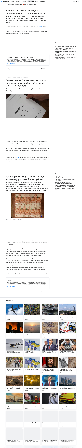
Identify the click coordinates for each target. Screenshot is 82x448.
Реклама (9, 447)
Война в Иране (19, 4)
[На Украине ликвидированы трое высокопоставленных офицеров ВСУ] (32, 312)
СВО (25, 4)
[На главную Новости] (5, 1)
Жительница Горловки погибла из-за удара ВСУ (64, 189)
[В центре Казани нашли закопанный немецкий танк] (67, 365)
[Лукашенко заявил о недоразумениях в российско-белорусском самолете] (14, 347)
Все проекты (14, 447)
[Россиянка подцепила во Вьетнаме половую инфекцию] (14, 436)
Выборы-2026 (11, 4)
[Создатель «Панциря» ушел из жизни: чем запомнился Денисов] (32, 401)
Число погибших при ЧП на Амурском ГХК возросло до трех (64, 55)
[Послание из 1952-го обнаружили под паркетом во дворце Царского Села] (50, 330)
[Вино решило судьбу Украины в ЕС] (32, 365)
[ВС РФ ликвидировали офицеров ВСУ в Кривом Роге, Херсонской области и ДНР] (14, 383)
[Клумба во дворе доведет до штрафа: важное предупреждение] (67, 419)
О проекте (35, 447)
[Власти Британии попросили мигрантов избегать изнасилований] (14, 401)
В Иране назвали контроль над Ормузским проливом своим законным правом (64, 49)
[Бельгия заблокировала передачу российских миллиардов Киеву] (32, 347)
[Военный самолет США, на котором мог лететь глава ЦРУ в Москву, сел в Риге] (50, 347)
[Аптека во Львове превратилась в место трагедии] (67, 330)
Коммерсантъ (15, 173)
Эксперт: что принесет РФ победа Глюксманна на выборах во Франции (65, 58)
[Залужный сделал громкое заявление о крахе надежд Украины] (14, 419)
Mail (1, 447)
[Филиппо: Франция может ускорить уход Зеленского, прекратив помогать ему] (50, 365)
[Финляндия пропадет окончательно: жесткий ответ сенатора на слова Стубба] (32, 436)
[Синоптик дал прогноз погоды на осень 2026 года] (14, 365)
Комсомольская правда (17, 77)
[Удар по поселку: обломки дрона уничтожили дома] (14, 330)
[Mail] (1, 1)
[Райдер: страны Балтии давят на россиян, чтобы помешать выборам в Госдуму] (50, 436)
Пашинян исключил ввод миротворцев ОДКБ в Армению (65, 52)
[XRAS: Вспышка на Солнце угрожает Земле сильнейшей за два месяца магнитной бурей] (32, 383)
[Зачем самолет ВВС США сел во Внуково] (32, 419)
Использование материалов (64, 447)
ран (19, 157)
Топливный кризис (32, 4)
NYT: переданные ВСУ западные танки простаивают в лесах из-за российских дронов (65, 46)
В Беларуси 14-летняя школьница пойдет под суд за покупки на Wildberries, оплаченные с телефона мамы (65, 186)
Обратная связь (72, 447)
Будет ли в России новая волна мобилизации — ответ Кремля (65, 180)
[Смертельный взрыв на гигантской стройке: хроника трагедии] (67, 401)
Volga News (15, 7)
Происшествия (21, 7)
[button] (27, 106)
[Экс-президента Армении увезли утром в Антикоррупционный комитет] (67, 436)
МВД (40, 26)
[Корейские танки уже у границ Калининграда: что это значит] (50, 312)
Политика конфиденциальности (54, 447)
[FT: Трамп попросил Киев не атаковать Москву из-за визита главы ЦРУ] (50, 383)
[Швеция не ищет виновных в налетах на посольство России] (50, 419)
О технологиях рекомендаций (43, 447)
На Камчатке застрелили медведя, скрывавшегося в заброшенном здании (63, 183)
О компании (5, 447)
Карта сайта (78, 447)
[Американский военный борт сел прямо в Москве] (14, 312)
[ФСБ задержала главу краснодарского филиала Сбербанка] (50, 401)
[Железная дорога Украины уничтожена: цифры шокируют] (67, 312)
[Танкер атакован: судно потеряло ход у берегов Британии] (32, 330)
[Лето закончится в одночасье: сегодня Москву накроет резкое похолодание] (67, 383)
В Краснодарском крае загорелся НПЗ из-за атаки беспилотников (65, 177)
